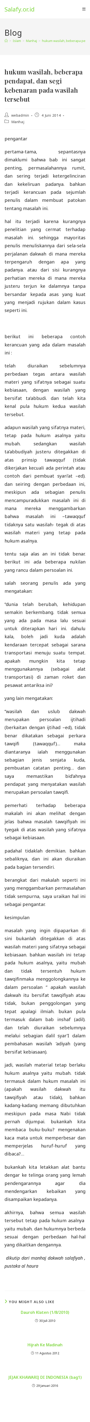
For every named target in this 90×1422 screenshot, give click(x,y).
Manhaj (17, 121)
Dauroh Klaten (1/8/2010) (45, 1312)
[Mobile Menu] (84, 9)
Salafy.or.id (19, 9)
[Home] (6, 40)
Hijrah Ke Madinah (45, 1345)
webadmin (20, 115)
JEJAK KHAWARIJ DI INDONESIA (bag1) (45, 1377)
